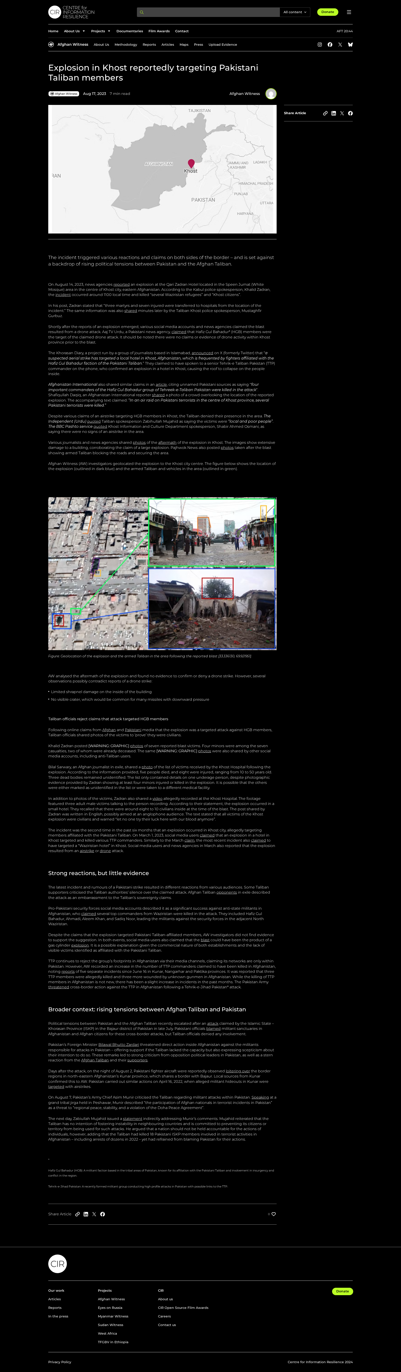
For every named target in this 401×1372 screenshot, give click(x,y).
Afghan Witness (73, 44)
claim (189, 840)
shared (130, 310)
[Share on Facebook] (350, 113)
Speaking (260, 1097)
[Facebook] (330, 44)
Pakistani (133, 730)
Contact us (167, 1325)
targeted (56, 1086)
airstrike (87, 851)
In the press (58, 1316)
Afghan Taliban (95, 1060)
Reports (149, 44)
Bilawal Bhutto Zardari (118, 1044)
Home (53, 31)
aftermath (167, 442)
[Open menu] (349, 12)
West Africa (107, 1333)
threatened (58, 987)
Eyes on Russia (110, 1308)
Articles (168, 44)
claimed (178, 332)
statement (132, 1118)
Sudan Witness (110, 1325)
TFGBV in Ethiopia (113, 1342)
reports (68, 971)
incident (63, 294)
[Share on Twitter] (342, 113)
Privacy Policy (59, 1362)
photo (147, 767)
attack (212, 1023)
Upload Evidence (223, 44)
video (157, 798)
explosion (80, 945)
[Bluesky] (350, 44)
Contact (182, 31)
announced (202, 353)
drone (105, 851)
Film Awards (159, 31)
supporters (137, 1060)
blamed (213, 1028)
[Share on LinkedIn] (333, 113)
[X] (340, 44)
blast (205, 940)
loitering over (238, 1071)
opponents (227, 892)
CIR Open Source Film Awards (183, 1308)
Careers (164, 1316)
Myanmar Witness (113, 1316)
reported (121, 284)
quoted (94, 421)
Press (198, 44)
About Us (101, 44)
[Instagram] (319, 44)
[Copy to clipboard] (325, 113)
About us (165, 1299)
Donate (327, 12)
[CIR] (88, 12)
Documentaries (129, 31)
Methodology (126, 44)
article (161, 384)
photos (139, 442)
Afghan (109, 730)
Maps (184, 44)
